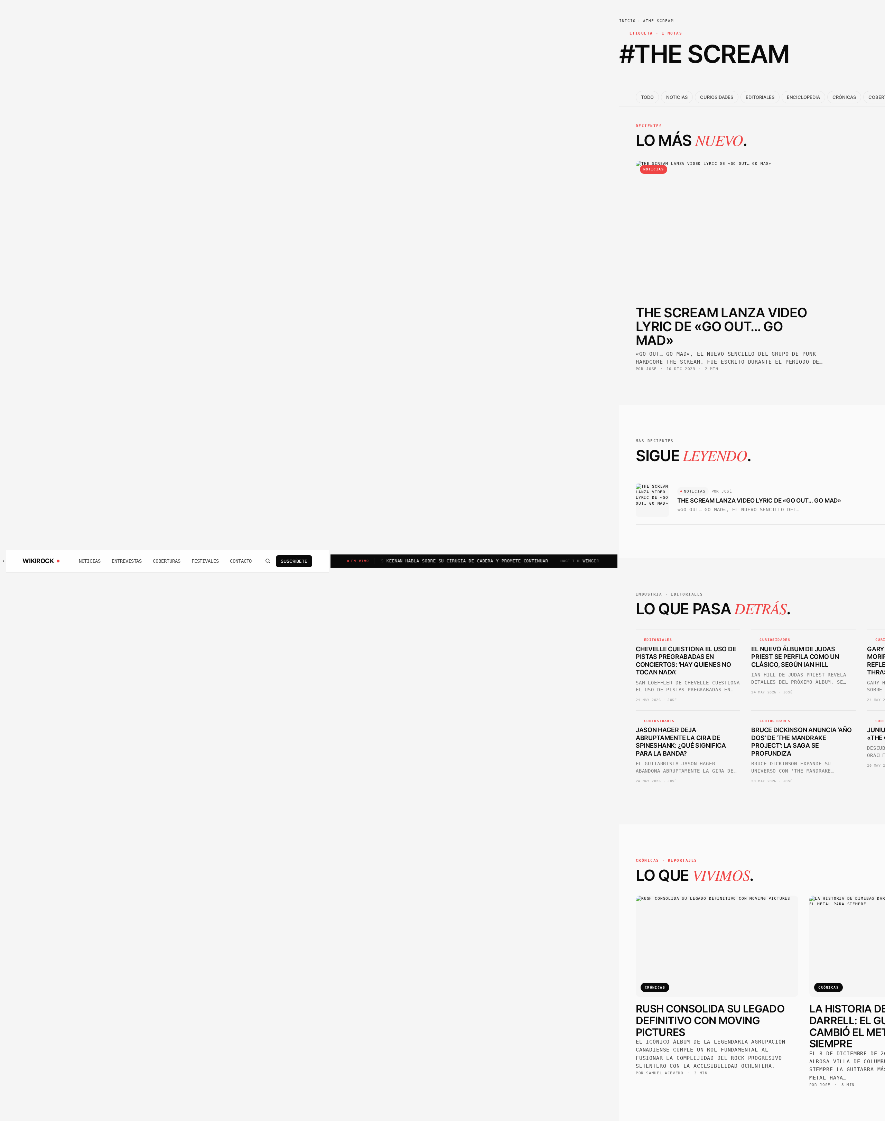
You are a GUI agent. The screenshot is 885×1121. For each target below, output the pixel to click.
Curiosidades (716, 97)
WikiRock (38, 561)
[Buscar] (267, 561)
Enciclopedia (803, 97)
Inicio (627, 21)
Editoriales (760, 97)
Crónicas (844, 97)
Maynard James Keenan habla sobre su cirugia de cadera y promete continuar (411, 560)
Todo (647, 97)
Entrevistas (127, 561)
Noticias (90, 561)
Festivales (205, 561)
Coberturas (166, 561)
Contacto (241, 561)
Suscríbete (294, 560)
